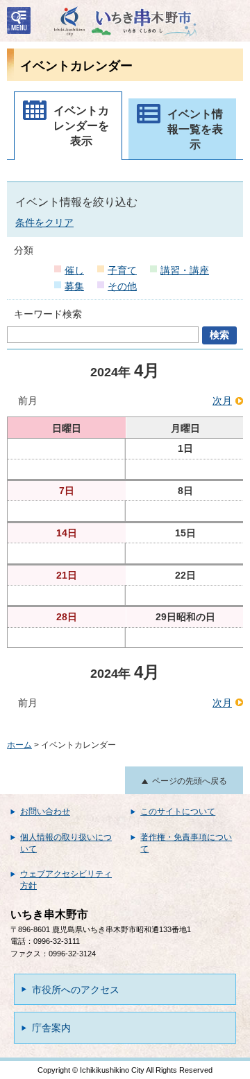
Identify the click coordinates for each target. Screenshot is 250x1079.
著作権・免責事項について (186, 843)
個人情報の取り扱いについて (66, 843)
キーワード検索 (48, 313)
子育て (122, 270)
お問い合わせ (45, 811)
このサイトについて (177, 811)
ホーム (19, 745)
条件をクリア (44, 222)
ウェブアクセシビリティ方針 (66, 880)
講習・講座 (184, 270)
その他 (122, 286)
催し (74, 270)
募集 (74, 286)
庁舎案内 (51, 1027)
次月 (222, 400)
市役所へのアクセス (75, 989)
